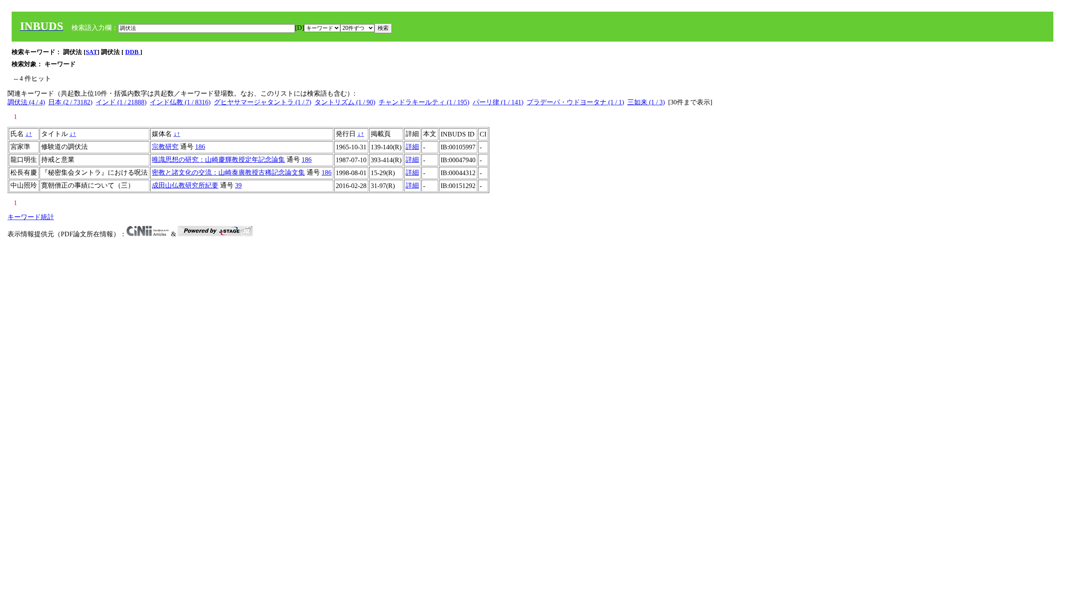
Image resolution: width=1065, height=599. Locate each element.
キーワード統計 (30, 216)
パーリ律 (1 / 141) (498, 102)
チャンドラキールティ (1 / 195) (424, 102)
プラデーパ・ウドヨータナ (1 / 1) (575, 102)
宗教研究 (165, 146)
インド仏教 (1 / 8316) (180, 102)
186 (200, 146)
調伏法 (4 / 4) (26, 102)
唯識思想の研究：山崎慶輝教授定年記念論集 (218, 159)
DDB (132, 52)
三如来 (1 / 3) (646, 102)
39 (238, 185)
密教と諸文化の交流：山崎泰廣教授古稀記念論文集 (228, 172)
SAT (91, 52)
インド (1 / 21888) (121, 102)
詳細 (412, 146)
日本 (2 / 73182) (70, 102)
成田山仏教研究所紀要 (185, 185)
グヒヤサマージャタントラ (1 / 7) (262, 102)
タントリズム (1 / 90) (345, 102)
